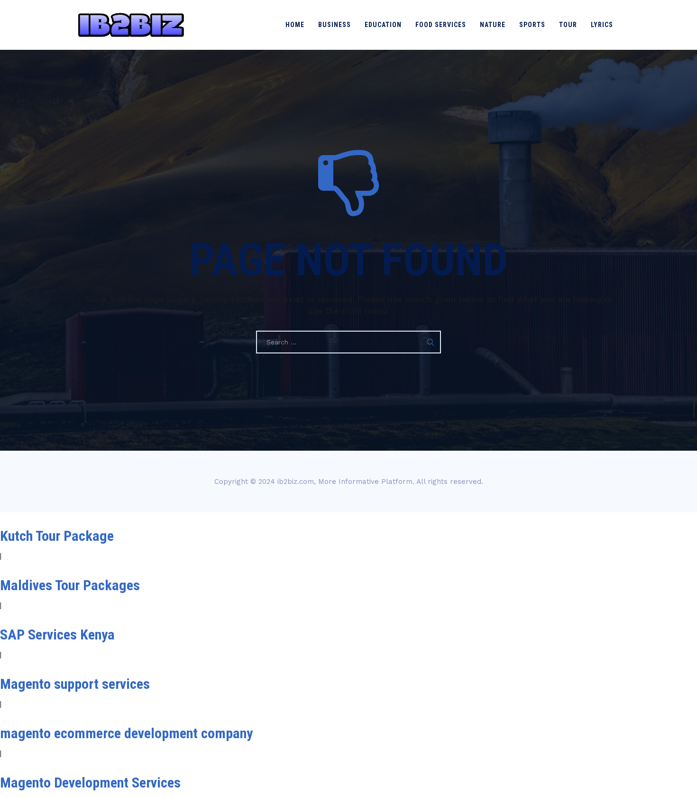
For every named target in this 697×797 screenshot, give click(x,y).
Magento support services (75, 684)
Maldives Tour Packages (70, 585)
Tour (568, 24)
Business (334, 24)
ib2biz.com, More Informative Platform (345, 481)
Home (294, 24)
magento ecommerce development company (126, 733)
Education (383, 24)
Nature (492, 24)
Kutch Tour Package (57, 536)
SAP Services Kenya (57, 634)
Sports (532, 24)
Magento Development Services (90, 782)
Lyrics (602, 24)
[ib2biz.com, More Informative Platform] (131, 25)
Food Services (440, 24)
